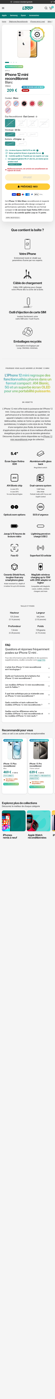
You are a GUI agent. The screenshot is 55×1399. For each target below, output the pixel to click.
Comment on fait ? (15, 164)
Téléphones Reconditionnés (18, 21)
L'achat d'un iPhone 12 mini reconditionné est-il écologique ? (23, 668)
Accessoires (34, 15)
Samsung (14, 15)
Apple (4, 15)
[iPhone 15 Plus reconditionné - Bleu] (14, 750)
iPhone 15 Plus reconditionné (9, 766)
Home (4, 21)
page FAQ (41, 660)
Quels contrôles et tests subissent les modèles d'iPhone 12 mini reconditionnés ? (23, 703)
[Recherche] (46, 8)
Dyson (23, 15)
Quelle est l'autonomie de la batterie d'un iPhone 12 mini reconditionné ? (22, 677)
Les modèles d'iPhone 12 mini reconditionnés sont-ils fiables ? (24, 686)
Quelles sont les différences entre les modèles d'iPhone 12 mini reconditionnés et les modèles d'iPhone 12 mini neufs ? (24, 713)
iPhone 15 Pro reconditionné (35, 766)
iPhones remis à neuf (37, 21)
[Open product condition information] (37, 117)
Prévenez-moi (29, 186)
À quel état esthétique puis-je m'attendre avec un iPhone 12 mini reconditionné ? (24, 695)
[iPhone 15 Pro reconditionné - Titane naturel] (40, 750)
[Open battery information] (24, 139)
